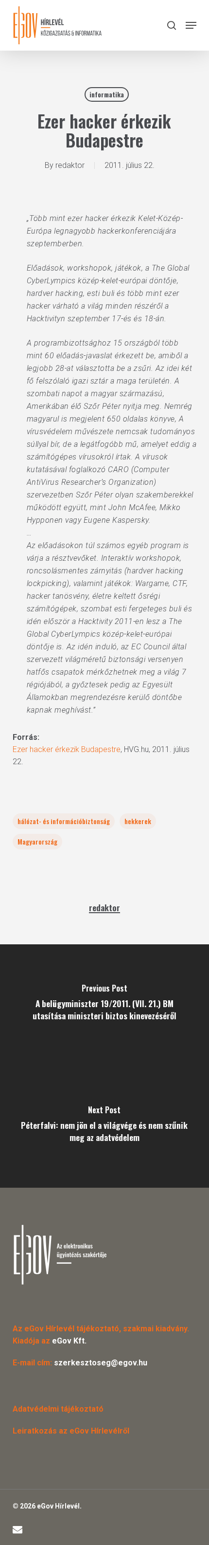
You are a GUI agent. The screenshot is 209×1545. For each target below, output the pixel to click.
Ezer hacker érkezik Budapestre (67, 749)
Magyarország (37, 841)
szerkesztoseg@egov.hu (100, 1362)
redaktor (70, 165)
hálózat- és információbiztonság (63, 821)
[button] (191, 25)
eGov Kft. (69, 1340)
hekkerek (137, 821)
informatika (106, 94)
